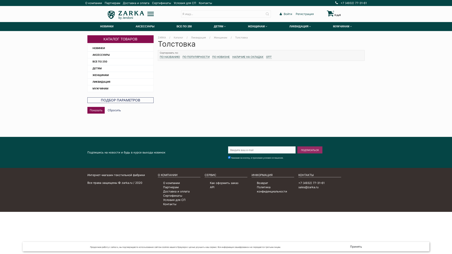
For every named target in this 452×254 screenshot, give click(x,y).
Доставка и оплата (136, 3)
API (212, 187)
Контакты (205, 3)
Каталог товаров (120, 39)
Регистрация (304, 14)
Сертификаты (161, 3)
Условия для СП (185, 3)
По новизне (221, 57)
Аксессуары (101, 54)
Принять (356, 246)
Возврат (262, 183)
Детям (97, 68)
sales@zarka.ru (308, 187)
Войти (287, 14)
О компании (93, 3)
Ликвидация (101, 81)
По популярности (196, 57)
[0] (330, 15)
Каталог (178, 37)
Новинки (99, 48)
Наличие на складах (247, 57)
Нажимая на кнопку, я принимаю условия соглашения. (257, 157)
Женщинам (101, 75)
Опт (269, 57)
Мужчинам (100, 88)
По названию (170, 57)
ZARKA (162, 37)
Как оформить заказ (224, 183)
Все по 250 (100, 61)
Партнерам (112, 3)
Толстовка (241, 37)
